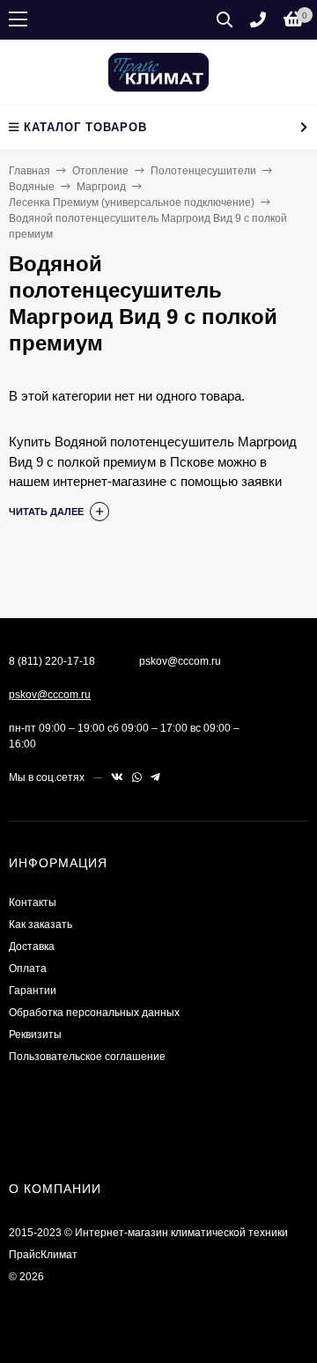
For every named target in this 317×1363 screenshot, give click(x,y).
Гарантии (32, 990)
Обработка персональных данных (94, 1012)
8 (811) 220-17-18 (52, 661)
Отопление (100, 171)
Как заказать (40, 924)
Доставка (32, 946)
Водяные (32, 187)
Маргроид (101, 187)
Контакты (32, 902)
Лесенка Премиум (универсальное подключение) (131, 202)
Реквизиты (35, 1034)
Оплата (28, 968)
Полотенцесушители (203, 171)
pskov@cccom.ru (50, 695)
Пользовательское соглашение (87, 1056)
